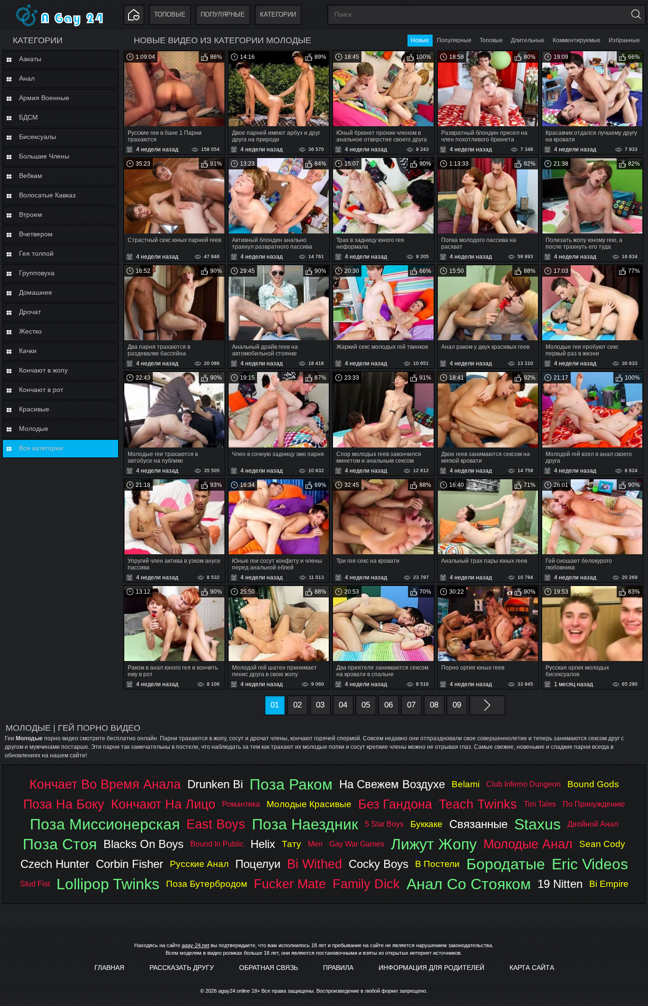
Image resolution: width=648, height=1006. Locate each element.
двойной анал (592, 824)
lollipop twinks (107, 884)
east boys (215, 824)
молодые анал (528, 844)
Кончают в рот (41, 389)
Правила (338, 967)
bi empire (609, 884)
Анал (27, 78)
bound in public (217, 844)
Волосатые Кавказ (47, 195)
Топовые (169, 14)
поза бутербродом (206, 884)
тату (291, 844)
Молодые (33, 428)
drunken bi (215, 784)
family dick (366, 883)
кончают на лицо (163, 804)
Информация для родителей (431, 967)
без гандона (395, 804)
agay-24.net (195, 945)
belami (466, 784)
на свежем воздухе (392, 784)
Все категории (41, 448)
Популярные (223, 14)
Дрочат (30, 312)
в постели (437, 864)
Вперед (487, 705)
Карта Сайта (531, 967)
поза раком (291, 784)
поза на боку (63, 804)
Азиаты (30, 59)
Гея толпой (36, 253)
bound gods (593, 784)
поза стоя (60, 844)
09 (457, 704)
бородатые (505, 864)
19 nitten (560, 883)
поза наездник (305, 824)
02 (297, 704)
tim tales (540, 804)
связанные (478, 824)
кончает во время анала (105, 784)
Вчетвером (36, 234)
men (315, 844)
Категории (278, 14)
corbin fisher (129, 863)
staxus (537, 824)
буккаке (426, 824)
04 (343, 704)
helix (262, 844)
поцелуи (257, 863)
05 (365, 704)
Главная (109, 967)
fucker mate (290, 883)
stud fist (35, 884)
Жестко (30, 331)
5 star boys (384, 824)
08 (434, 704)
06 (388, 704)
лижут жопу (434, 844)
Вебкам (30, 175)
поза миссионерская (105, 824)
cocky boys (378, 863)
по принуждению (594, 804)
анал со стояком (469, 884)
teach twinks (478, 804)
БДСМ (28, 117)
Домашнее (35, 292)
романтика (241, 804)
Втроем (30, 214)
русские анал (199, 864)
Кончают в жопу (43, 370)
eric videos (590, 864)
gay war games (356, 844)
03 (320, 704)
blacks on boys (143, 844)
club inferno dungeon (523, 784)
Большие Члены (44, 156)
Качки (28, 350)
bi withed (314, 864)
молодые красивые (309, 804)
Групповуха (37, 273)
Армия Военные (44, 98)
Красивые (34, 409)
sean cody (602, 844)
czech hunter (54, 863)
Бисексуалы (37, 136)
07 (411, 704)
